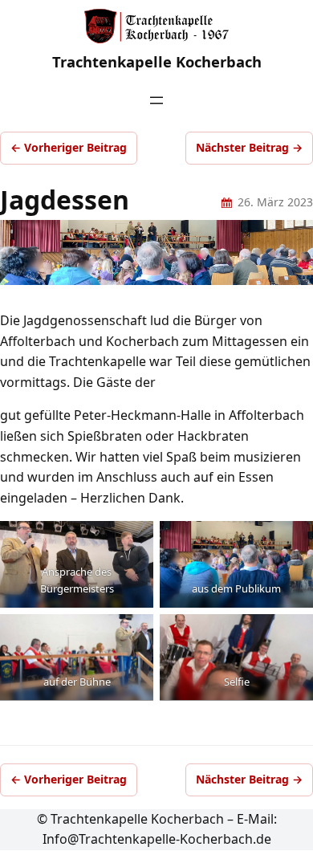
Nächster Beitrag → (249, 147)
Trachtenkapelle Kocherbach (157, 61)
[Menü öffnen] (156, 100)
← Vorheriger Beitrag (68, 147)
